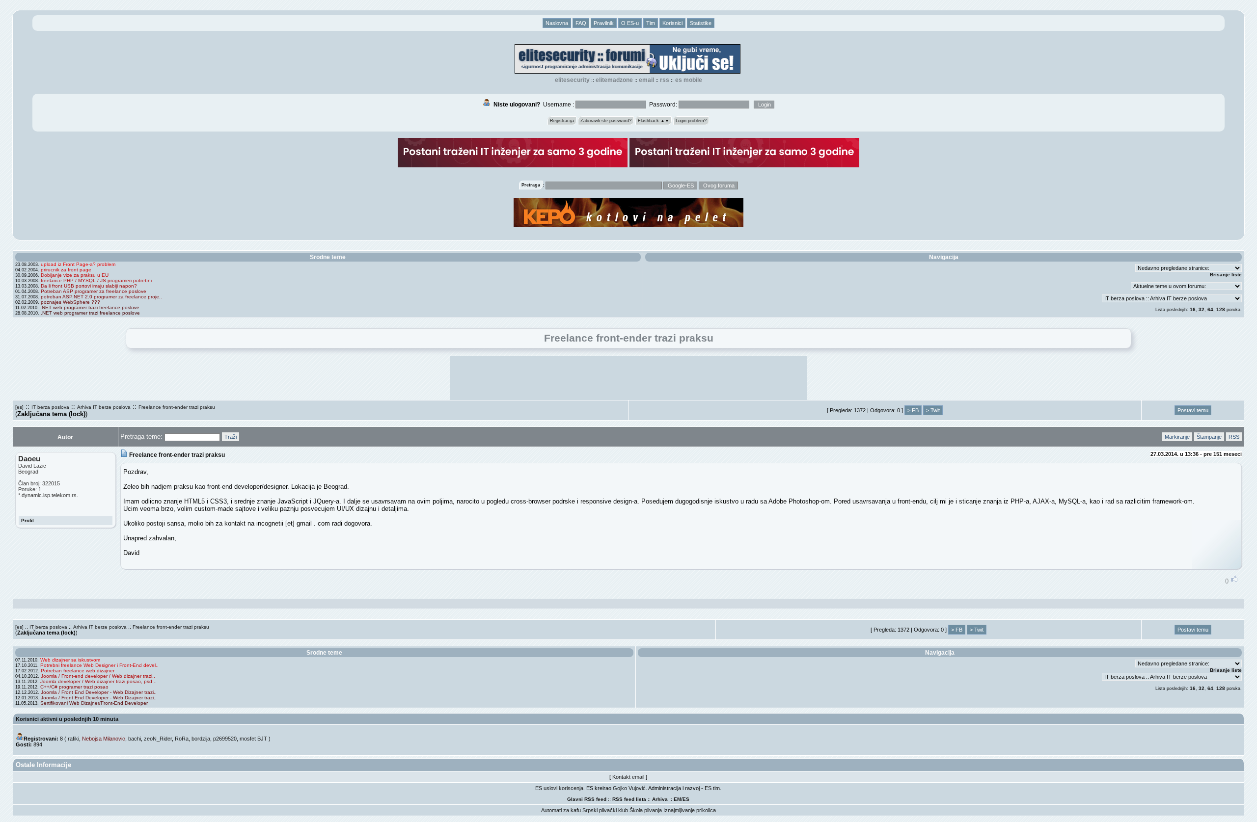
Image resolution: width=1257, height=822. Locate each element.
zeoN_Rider (158, 739)
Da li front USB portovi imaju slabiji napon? (89, 286)
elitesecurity (572, 80)
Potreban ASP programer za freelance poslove (93, 291)
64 (1210, 309)
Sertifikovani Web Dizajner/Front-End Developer (94, 703)
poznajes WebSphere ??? (70, 302)
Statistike (700, 23)
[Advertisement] (628, 378)
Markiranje (1177, 437)
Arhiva (660, 799)
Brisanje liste (1226, 274)
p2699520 (225, 739)
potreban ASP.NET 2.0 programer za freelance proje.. (101, 296)
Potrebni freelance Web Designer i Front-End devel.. (99, 665)
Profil (27, 520)
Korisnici (672, 23)
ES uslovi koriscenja (559, 788)
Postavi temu (1192, 410)
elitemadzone (614, 80)
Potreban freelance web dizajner (77, 670)
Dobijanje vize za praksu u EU (75, 275)
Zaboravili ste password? (605, 120)
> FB (913, 410)
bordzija (200, 739)
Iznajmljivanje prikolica (689, 810)
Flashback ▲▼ (653, 120)
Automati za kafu (561, 810)
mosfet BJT (253, 739)
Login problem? (691, 120)
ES (686, 799)
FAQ (580, 23)
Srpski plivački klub (605, 810)
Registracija (562, 120)
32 (1201, 309)
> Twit (933, 410)
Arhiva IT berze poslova (104, 407)
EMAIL (646, 80)
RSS (664, 80)
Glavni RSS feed (586, 799)
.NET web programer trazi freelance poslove (89, 307)
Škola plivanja (645, 810)
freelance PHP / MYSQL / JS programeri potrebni (96, 280)
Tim (650, 23)
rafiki (73, 739)
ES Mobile (688, 80)
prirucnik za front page (66, 269)
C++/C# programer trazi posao (74, 686)
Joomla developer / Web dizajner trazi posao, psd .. (98, 681)
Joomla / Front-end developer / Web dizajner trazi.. (98, 676)
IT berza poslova (50, 407)
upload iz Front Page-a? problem (78, 264)
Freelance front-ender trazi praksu (176, 407)
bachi (134, 739)
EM (677, 799)
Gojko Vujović (629, 788)
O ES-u (630, 23)
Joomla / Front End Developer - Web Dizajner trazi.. (99, 692)
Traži (230, 437)
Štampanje (1209, 437)
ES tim (712, 788)
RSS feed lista (629, 799)
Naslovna (557, 23)
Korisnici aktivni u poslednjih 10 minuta (67, 719)
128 (1220, 309)
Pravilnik (604, 23)
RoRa (182, 739)
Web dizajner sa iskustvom (70, 660)
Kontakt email (628, 777)
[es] (19, 407)
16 (1193, 309)
